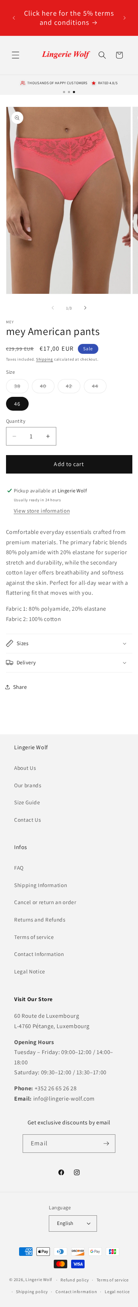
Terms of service (34, 936)
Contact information (76, 1291)
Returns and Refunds (39, 919)
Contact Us (27, 819)
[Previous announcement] (14, 18)
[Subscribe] (106, 1143)
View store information (42, 510)
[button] (15, 55)
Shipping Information (40, 885)
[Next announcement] (124, 18)
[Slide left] (53, 308)
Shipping (44, 359)
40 (47, 387)
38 (21, 387)
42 (73, 387)
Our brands (27, 785)
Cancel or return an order (45, 902)
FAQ (19, 867)
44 (99, 387)
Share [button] (20, 686)
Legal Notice (29, 971)
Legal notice (117, 1291)
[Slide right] (85, 308)
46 (17, 403)
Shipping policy (32, 1291)
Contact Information (39, 953)
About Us (25, 767)
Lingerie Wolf (38, 1279)
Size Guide (27, 802)
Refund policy (75, 1279)
